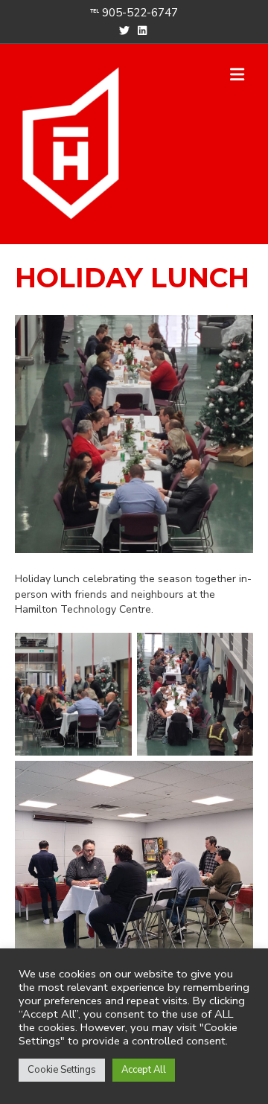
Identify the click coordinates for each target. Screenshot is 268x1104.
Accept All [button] (143, 1069)
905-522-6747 (140, 12)
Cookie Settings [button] (62, 1069)
